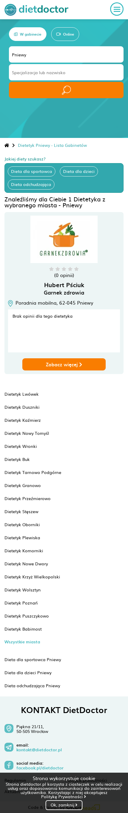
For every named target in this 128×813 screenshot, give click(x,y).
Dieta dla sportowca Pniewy (32, 659)
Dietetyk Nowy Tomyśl (26, 433)
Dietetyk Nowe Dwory (26, 564)
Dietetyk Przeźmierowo (27, 498)
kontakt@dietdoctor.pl (39, 750)
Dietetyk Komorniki (23, 550)
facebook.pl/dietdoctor (39, 768)
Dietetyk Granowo (22, 485)
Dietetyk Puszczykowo (26, 616)
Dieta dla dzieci (79, 171)
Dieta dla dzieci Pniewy (27, 672)
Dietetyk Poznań (21, 603)
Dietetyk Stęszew (21, 511)
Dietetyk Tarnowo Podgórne (32, 472)
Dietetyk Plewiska (22, 537)
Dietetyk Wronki (20, 446)
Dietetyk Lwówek (21, 394)
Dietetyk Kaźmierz (22, 420)
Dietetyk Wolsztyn (22, 590)
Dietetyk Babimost (23, 629)
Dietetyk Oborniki (22, 524)
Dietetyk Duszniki (22, 407)
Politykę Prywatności (62, 796)
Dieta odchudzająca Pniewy (32, 685)
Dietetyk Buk (17, 459)
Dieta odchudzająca (31, 184)
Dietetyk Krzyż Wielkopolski (32, 577)
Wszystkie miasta (22, 642)
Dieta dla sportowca (31, 171)
